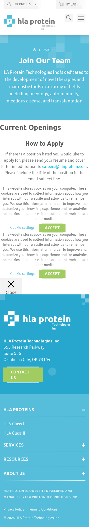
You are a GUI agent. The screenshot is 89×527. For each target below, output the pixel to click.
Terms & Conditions (43, 509)
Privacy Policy (14, 509)
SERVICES (13, 444)
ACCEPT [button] (52, 228)
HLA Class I (14, 423)
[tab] (44, 411)
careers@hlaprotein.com (64, 166)
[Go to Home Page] (35, 50)
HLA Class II (14, 433)
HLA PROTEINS (19, 409)
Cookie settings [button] (22, 227)
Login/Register (24, 4)
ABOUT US (14, 473)
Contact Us (20, 375)
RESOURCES (16, 459)
